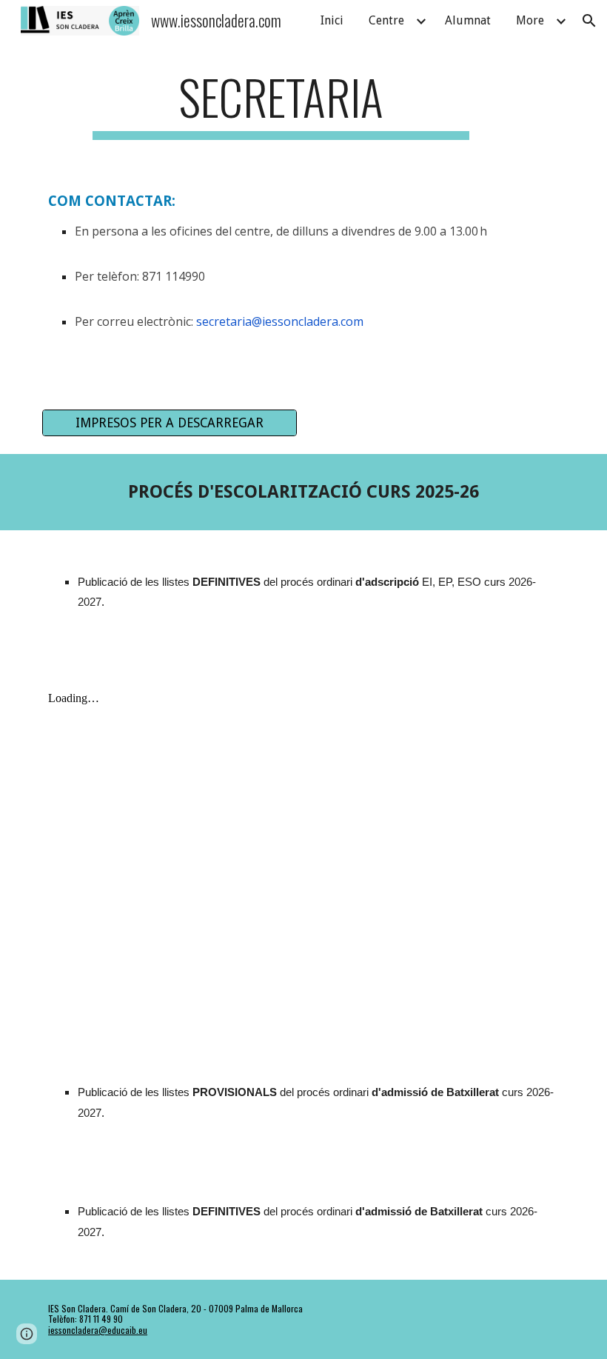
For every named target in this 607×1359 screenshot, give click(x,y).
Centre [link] (386, 20)
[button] (589, 21)
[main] (281, 104)
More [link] (530, 20)
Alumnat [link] (468, 20)
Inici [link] (332, 20)
